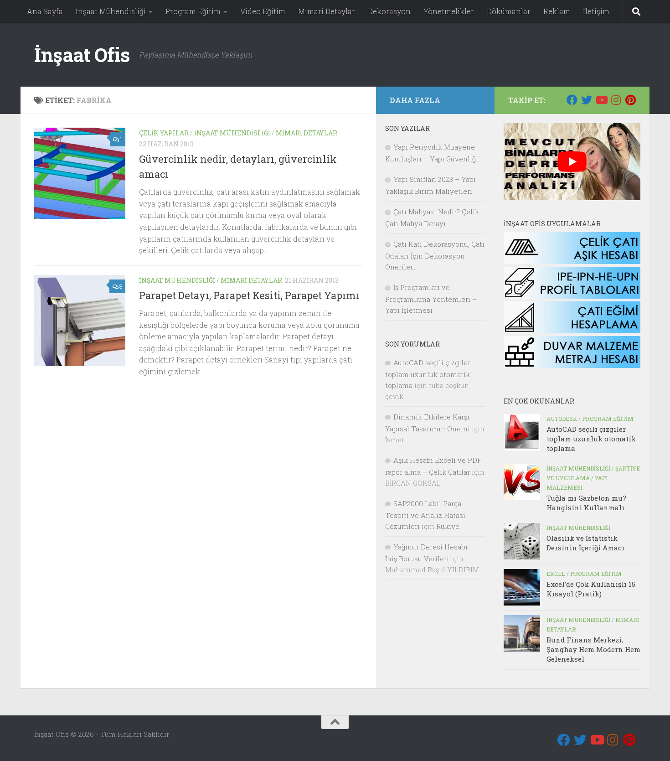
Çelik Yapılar (164, 133)
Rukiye (447, 526)
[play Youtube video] (572, 161)
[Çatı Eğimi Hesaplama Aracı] (572, 330)
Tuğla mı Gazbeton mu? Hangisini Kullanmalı (586, 502)
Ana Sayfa (45, 11)
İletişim (596, 11)
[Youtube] (601, 99)
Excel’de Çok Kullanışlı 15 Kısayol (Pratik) (590, 589)
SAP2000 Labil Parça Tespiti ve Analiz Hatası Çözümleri (425, 515)
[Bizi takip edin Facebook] (572, 99)
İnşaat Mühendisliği (111, 11)
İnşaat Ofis (82, 54)
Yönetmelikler (448, 11)
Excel (555, 573)
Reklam (556, 11)
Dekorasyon (389, 11)
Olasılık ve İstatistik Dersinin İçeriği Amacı (585, 542)
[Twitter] (586, 99)
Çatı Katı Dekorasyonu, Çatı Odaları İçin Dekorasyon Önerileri (434, 255)
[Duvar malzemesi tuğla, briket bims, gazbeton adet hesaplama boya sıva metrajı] (572, 365)
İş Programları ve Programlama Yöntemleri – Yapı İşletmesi (431, 299)
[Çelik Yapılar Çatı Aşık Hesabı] (572, 261)
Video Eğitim (262, 11)
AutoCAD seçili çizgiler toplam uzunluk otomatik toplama (591, 439)
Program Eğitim (193, 11)
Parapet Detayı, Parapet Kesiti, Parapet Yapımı (249, 295)
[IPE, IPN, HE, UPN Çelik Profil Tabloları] (572, 295)
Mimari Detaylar (326, 11)
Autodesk (561, 418)
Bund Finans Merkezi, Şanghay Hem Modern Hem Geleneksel (593, 649)
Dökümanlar (509, 11)
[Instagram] (615, 99)
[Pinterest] (630, 99)
